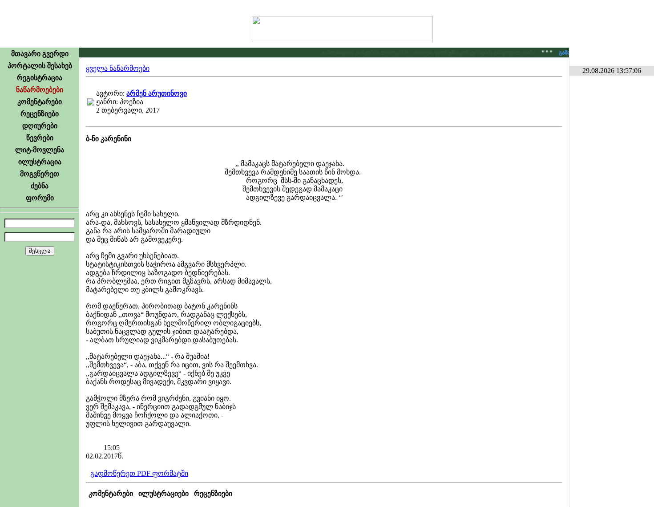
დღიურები (39, 126)
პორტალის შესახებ (40, 65)
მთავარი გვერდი (40, 53)
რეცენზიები (39, 114)
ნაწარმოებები (39, 89)
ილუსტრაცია (39, 162)
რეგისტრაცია (39, 77)
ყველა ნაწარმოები (117, 68)
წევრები (39, 138)
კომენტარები (39, 101)
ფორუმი (40, 198)
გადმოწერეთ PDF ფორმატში (139, 473)
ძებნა (39, 186)
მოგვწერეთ (39, 174)
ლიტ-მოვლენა (39, 150)
